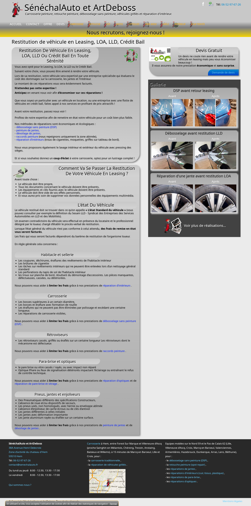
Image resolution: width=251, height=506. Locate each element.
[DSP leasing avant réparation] (172, 112)
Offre (48, 24)
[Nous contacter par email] (212, 3)
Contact (32, 24)
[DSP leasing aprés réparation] (215, 112)
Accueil (16, 24)
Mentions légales (232, 501)
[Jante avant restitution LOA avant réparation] (172, 198)
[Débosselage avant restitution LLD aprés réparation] (215, 155)
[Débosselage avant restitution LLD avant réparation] (172, 155)
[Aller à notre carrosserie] (107, 481)
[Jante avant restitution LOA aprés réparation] (215, 198)
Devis (61, 24)
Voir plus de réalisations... (204, 225)
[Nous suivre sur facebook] (205, 3)
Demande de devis (223, 72)
